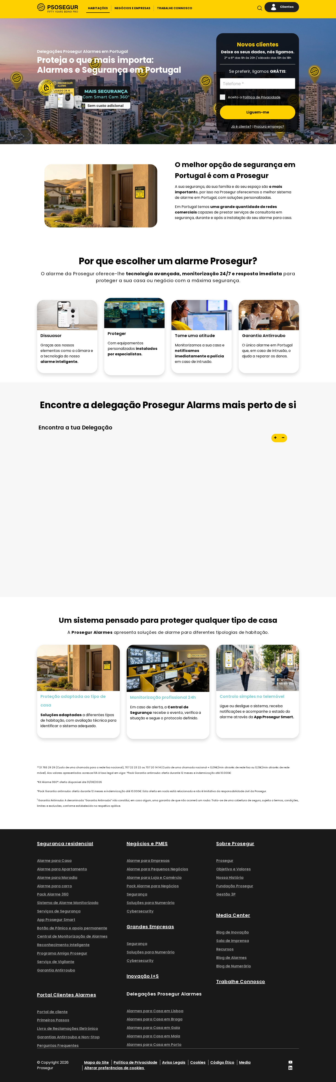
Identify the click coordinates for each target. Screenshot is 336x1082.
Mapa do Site (96, 1062)
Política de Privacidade (261, 97)
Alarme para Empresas (148, 860)
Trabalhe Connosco (240, 981)
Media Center (233, 915)
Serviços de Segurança (58, 911)
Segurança (137, 894)
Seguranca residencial (65, 843)
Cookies (197, 1062)
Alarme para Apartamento (62, 869)
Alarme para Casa (54, 860)
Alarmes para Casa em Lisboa (155, 1011)
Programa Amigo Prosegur (62, 953)
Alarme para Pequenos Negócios (157, 869)
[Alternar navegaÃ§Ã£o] (258, 9)
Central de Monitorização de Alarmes (72, 936)
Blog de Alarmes (231, 957)
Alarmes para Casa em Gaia (153, 1027)
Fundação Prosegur (234, 886)
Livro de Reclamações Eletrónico (67, 1028)
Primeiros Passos (53, 1020)
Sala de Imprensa (232, 940)
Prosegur (224, 860)
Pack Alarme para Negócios (153, 886)
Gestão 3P (226, 894)
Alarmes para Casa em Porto (154, 1044)
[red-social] (290, 1062)
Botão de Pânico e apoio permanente (72, 928)
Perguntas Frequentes (58, 1045)
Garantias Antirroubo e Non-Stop (68, 1037)
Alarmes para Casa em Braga (154, 1019)
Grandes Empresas (150, 926)
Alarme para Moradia (57, 877)
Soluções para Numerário (151, 902)
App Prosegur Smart (56, 919)
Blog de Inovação (232, 932)
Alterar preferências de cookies (114, 1068)
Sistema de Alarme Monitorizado (68, 902)
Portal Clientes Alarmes (66, 995)
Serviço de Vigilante (55, 961)
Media (245, 1062)
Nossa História (229, 877)
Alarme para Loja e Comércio (154, 877)
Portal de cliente (52, 1012)
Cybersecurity (140, 911)
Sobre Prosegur (235, 843)
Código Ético (222, 1062)
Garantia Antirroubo (56, 970)
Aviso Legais (173, 1062)
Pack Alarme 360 (53, 894)
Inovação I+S (143, 976)
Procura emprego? (269, 126)
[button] (98, 8)
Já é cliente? (241, 126)
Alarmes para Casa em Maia (153, 1036)
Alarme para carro (54, 886)
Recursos (225, 949)
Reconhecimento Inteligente (63, 944)
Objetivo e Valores (233, 869)
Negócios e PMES (147, 843)
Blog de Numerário (233, 966)
